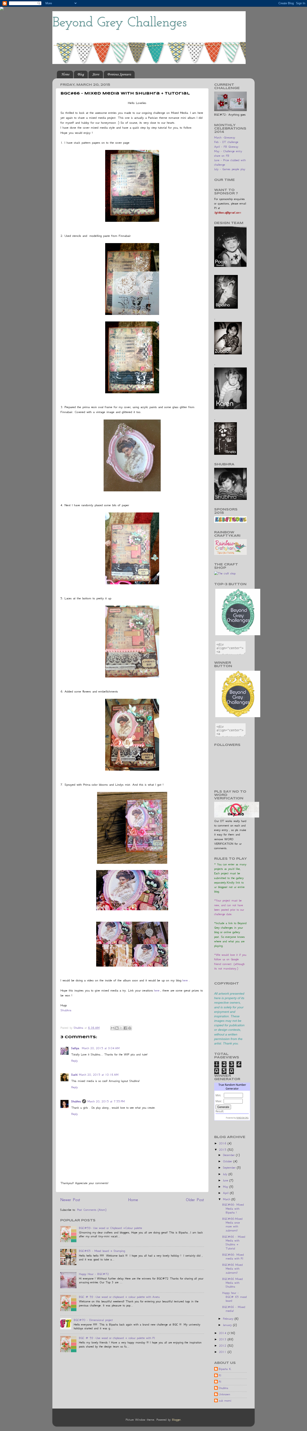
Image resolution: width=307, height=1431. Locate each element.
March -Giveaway (224, 137)
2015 (223, 1150)
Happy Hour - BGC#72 (94, 1274)
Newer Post (70, 1199)
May (226, 1187)
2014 (223, 1333)
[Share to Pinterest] (129, 1028)
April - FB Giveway (226, 147)
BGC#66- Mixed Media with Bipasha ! (233, 1208)
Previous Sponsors (119, 75)
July (226, 1174)
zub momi (225, 1400)
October (228, 1161)
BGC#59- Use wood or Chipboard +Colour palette (110, 1228)
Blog (81, 75)
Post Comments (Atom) (91, 1210)
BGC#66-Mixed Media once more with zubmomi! (232, 1224)
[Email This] (112, 1028)
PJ (220, 1375)
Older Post (195, 1199)
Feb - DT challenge (226, 142)
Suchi (74, 1075)
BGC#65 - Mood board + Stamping (102, 1251)
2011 (223, 1352)
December (229, 1155)
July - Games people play (229, 169)
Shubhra (65, 1010)
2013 (223, 1339)
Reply (74, 1061)
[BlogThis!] (117, 1028)
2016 (223, 1143)
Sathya (75, 1048)
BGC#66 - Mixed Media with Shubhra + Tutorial (233, 1242)
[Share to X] (121, 1028)
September (230, 1167)
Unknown (224, 1394)
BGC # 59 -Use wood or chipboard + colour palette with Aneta (119, 1297)
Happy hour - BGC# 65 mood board (234, 1297)
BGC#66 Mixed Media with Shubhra (232, 1283)
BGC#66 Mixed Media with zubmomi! (232, 1269)
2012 (223, 1345)
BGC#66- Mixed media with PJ (233, 1256)
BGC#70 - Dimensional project (93, 1320)
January (228, 1325)
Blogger (176, 1420)
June (226, 1180)
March (227, 1199)
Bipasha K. (225, 1369)
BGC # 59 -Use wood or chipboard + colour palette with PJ (117, 1338)
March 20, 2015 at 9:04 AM (101, 1048)
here (185, 980)
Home (65, 75)
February (229, 1319)
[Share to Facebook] (125, 1028)
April (226, 1193)
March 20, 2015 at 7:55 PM (106, 1101)
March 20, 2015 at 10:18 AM (98, 1075)
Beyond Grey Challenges (119, 23)
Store (95, 75)
